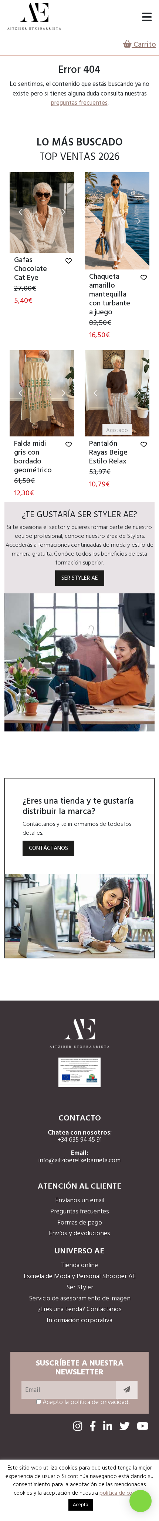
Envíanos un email (79, 1200)
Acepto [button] (80, 1505)
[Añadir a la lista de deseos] (69, 262)
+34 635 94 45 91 (80, 1140)
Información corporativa (79, 1320)
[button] (20, 212)
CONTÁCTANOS (48, 848)
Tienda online (79, 1265)
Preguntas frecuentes (79, 1211)
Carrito (144, 45)
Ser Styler (79, 1287)
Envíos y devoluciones (79, 1233)
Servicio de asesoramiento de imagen (80, 1298)
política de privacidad (99, 1402)
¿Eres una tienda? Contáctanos (79, 1309)
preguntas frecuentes (79, 103)
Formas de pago (79, 1222)
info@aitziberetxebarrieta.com (79, 1160)
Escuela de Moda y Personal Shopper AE (80, 1276)
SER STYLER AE (79, 578)
